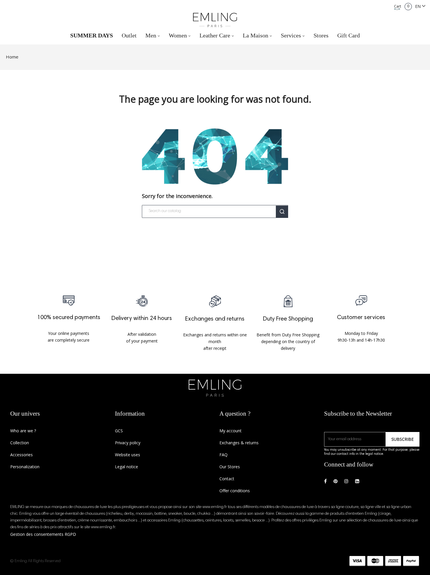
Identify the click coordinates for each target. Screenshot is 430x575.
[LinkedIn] (357, 481)
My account (230, 430)
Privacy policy (127, 442)
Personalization (24, 466)
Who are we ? (23, 430)
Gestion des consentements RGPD (43, 534)
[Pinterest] (335, 481)
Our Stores (229, 466)
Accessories (21, 454)
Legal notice (126, 466)
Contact (226, 478)
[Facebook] (325, 481)
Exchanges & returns (239, 442)
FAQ (223, 454)
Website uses (127, 454)
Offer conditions (234, 490)
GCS (119, 430)
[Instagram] (346, 481)
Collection (19, 442)
